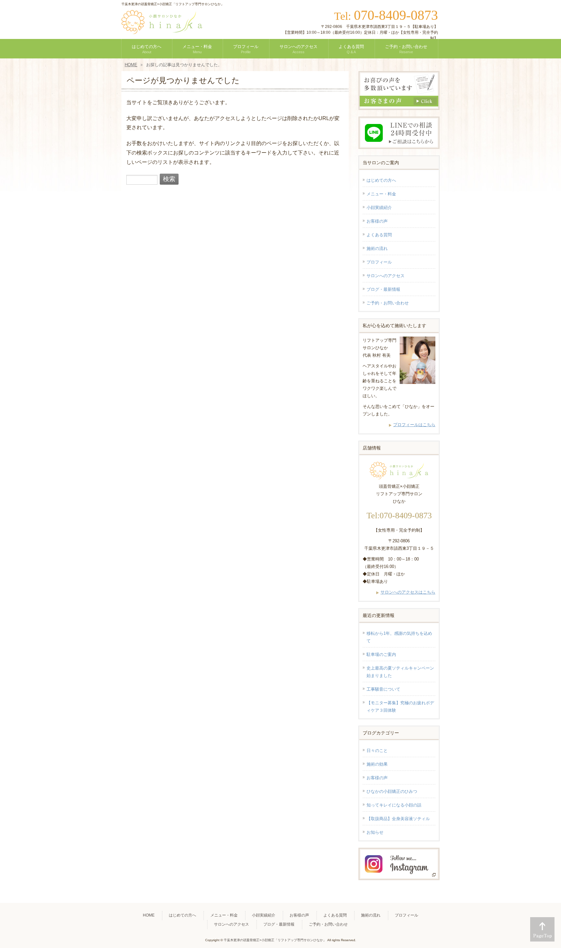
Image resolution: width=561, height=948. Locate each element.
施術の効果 (377, 764)
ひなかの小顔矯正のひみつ (392, 791)
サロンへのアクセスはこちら (407, 592)
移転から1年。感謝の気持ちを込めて (399, 637)
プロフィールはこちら (414, 424)
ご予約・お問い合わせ (388, 303)
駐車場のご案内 (381, 654)
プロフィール (379, 262)
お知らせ (375, 832)
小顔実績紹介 (379, 207)
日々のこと (377, 750)
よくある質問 (379, 234)
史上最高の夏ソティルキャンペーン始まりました (400, 672)
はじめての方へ (381, 180)
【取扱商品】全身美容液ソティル (398, 818)
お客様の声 (377, 221)
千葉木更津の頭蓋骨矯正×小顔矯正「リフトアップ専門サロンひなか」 (275, 940)
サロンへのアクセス (386, 275)
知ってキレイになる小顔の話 (394, 805)
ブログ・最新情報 (383, 289)
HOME (149, 915)
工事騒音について (383, 689)
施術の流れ (377, 248)
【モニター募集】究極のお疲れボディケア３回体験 (400, 706)
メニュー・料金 (381, 193)
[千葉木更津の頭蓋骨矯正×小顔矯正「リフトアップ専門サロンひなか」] (161, 26)
